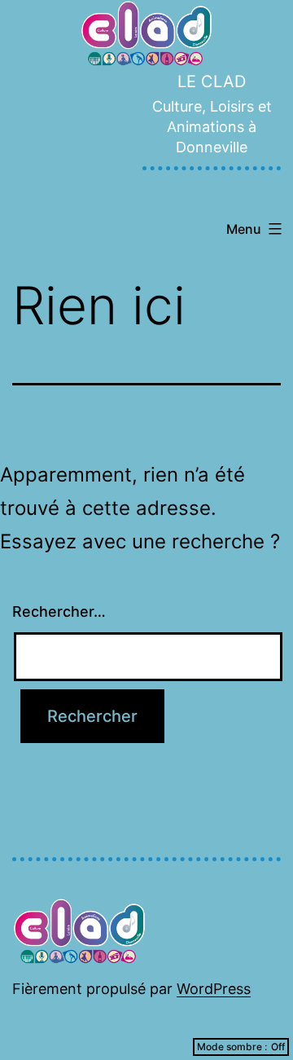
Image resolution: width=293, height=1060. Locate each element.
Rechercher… (59, 611)
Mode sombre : (232, 1046)
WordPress (214, 988)
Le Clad (211, 81)
